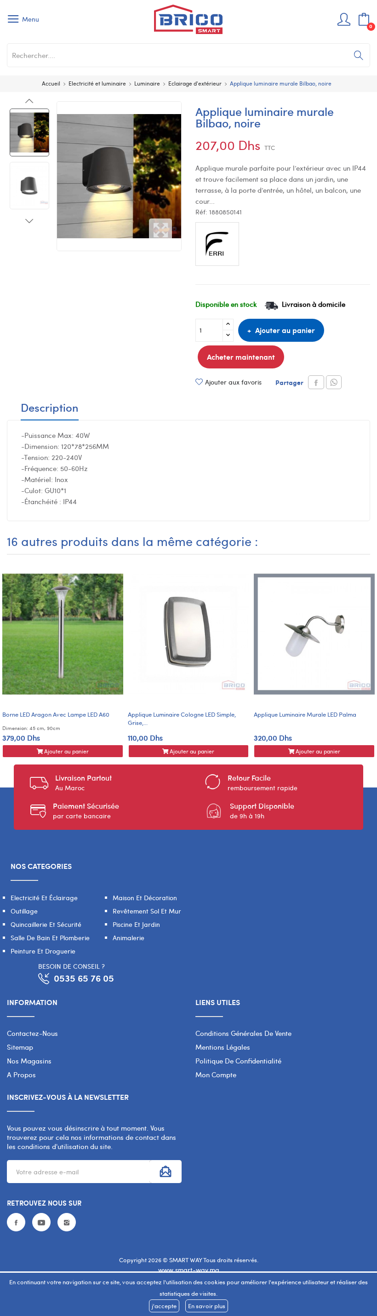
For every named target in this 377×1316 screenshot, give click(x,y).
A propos (21, 1074)
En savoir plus (206, 1306)
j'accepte (164, 1306)
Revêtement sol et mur (147, 911)
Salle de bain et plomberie (50, 937)
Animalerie (128, 937)
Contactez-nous (32, 1033)
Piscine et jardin (136, 924)
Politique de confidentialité (238, 1060)
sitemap (20, 1047)
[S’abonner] (165, 1171)
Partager (316, 382)
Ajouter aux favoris (233, 382)
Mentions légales (222, 1047)
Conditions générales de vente (243, 1033)
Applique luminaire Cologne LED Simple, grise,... (182, 718)
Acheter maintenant (241, 356)
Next (29, 220)
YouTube (41, 1222)
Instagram (66, 1222)
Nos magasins (29, 1060)
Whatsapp (334, 382)
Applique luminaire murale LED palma (305, 714)
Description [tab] (50, 408)
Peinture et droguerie (43, 951)
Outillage (24, 911)
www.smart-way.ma (188, 1269)
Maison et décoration (145, 897)
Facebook (16, 1222)
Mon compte (215, 1074)
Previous (29, 101)
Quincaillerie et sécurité (46, 924)
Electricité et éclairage (44, 897)
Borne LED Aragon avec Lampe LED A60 (55, 714)
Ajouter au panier (285, 330)
